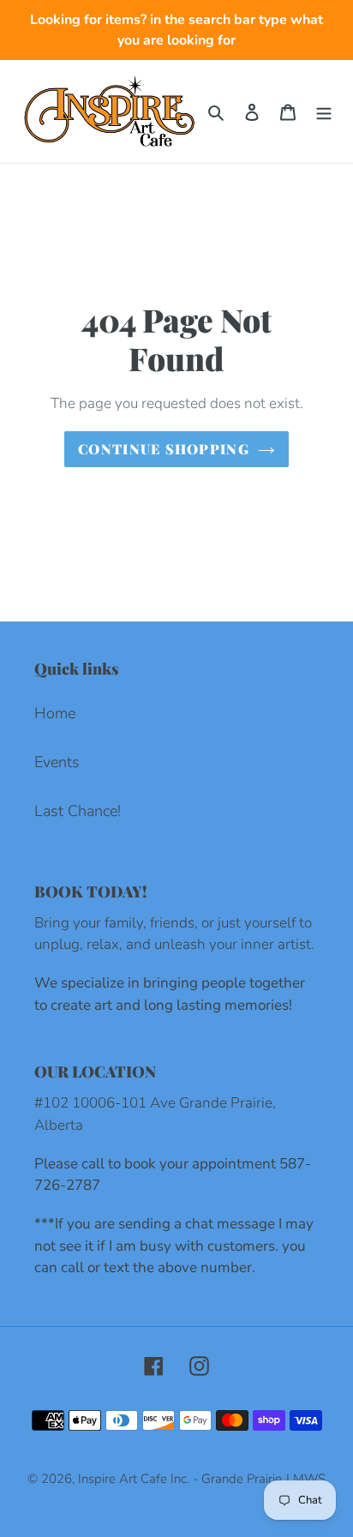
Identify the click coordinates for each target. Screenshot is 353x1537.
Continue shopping (163, 449)
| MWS (306, 1478)
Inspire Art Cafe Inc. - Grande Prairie (180, 1478)
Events (57, 762)
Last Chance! (77, 811)
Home (54, 713)
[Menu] (324, 112)
